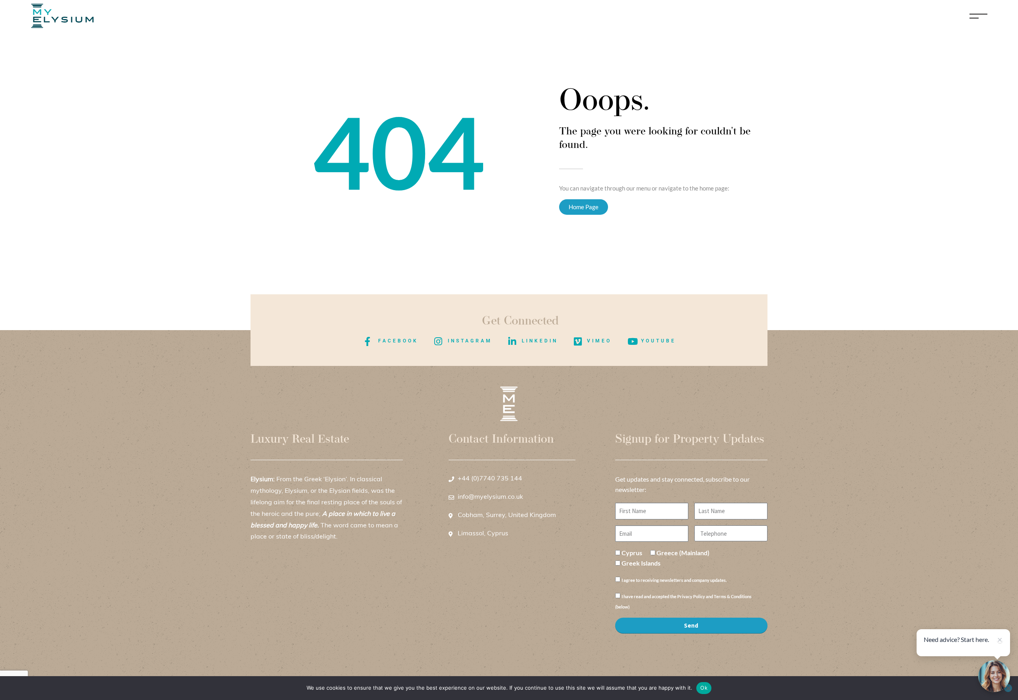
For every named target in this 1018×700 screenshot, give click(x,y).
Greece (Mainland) (683, 552)
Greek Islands (641, 563)
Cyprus (632, 552)
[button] (994, 676)
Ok (703, 687)
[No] (1008, 688)
